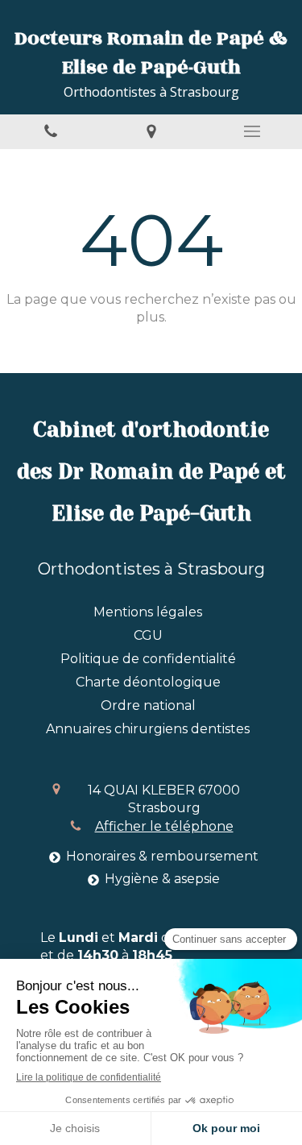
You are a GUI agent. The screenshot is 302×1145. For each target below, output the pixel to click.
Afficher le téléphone (164, 826)
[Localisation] (151, 131)
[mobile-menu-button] (251, 131)
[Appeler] (50, 131)
